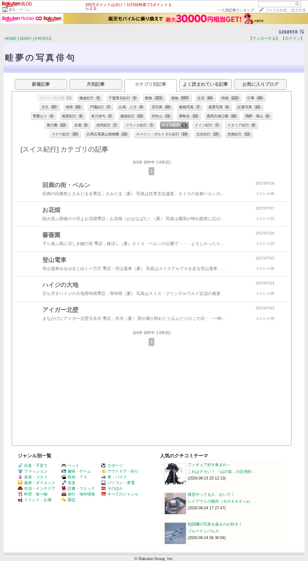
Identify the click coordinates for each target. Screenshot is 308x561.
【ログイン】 (292, 38)
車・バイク (117, 477)
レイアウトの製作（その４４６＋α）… (222, 501)
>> (235, 10)
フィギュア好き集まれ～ (209, 464)
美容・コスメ (36, 477)
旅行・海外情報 (81, 494)
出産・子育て (36, 465)
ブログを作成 (276, 10)
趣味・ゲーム (19, 10)
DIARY (26, 38)
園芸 (71, 500)
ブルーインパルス (203, 531)
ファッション (36, 471)
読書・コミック (81, 488)
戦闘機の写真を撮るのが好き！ (215, 524)
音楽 (71, 482)
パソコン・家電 (121, 482)
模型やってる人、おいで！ (211, 494)
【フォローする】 (264, 38)
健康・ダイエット (39, 482)
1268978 (288, 32)
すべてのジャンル (123, 494)
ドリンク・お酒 (37, 500)
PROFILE (43, 38)
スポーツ (115, 465)
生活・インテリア (39, 488)
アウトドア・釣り (123, 471)
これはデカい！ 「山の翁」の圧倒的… (221, 471)
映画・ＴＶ (77, 477)
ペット (73, 465)
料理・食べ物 (36, 494)
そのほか (115, 488)
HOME (11, 38)
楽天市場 (298, 10)
